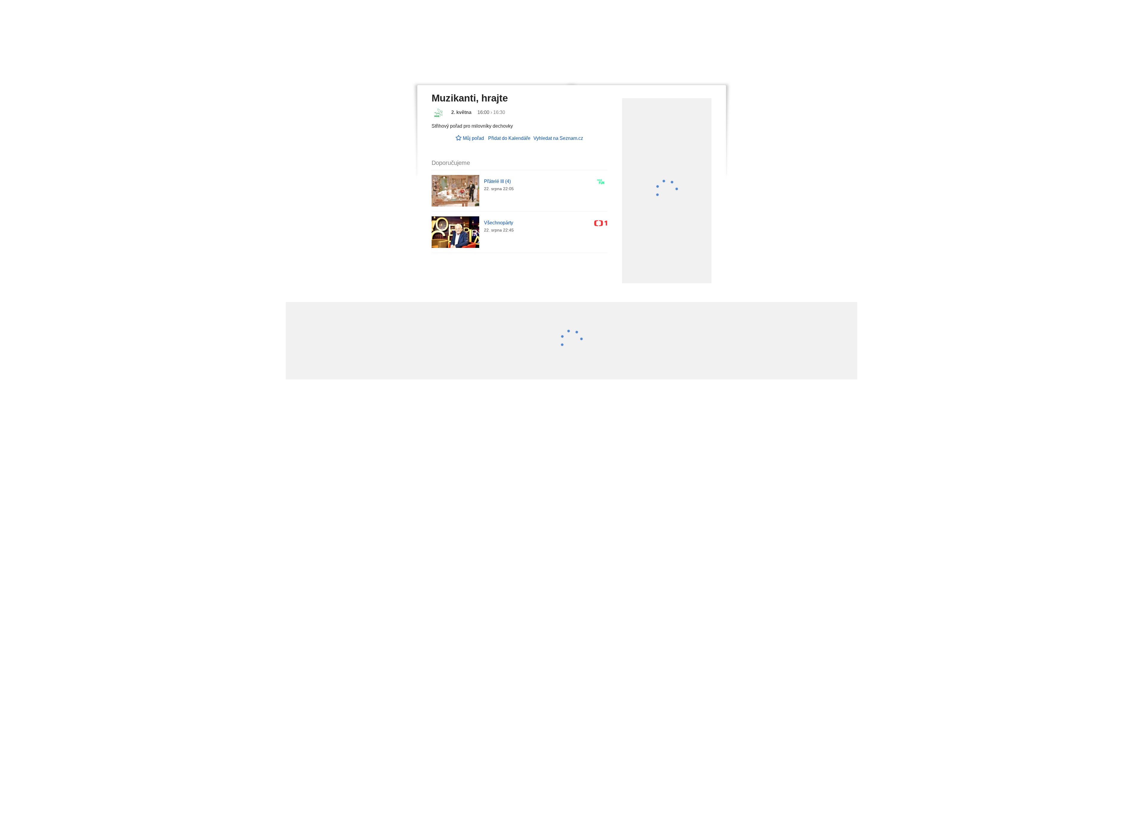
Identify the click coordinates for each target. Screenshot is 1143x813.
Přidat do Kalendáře (509, 138)
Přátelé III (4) (497, 181)
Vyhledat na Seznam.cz (558, 138)
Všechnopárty (498, 222)
